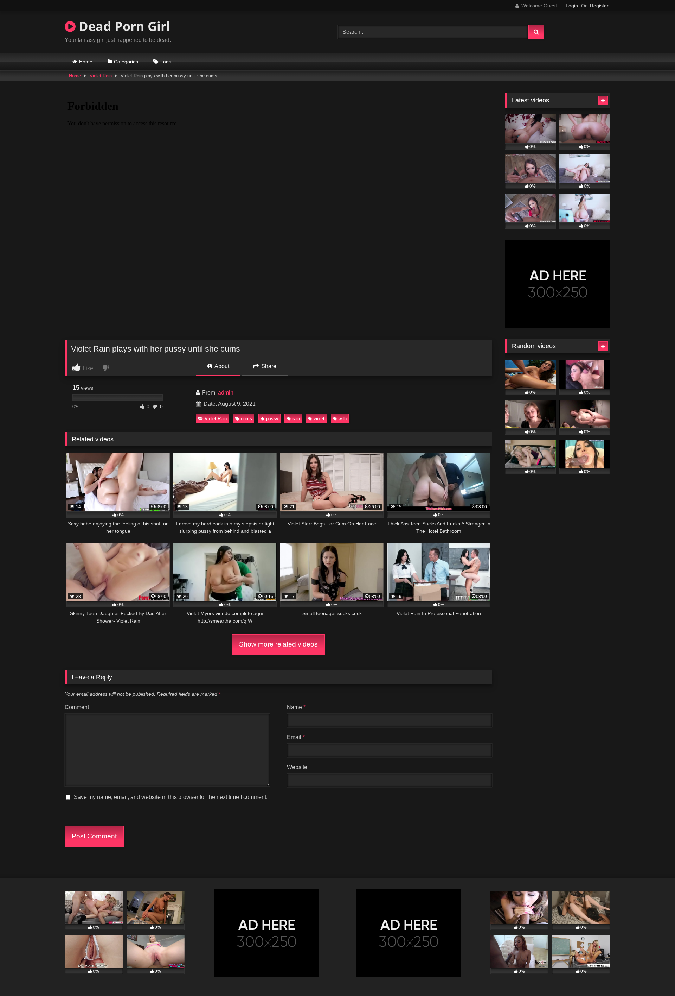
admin (225, 393)
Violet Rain (101, 75)
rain (296, 418)
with (343, 418)
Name (296, 707)
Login (572, 5)
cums (246, 418)
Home (85, 61)
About (221, 366)
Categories (126, 61)
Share (268, 366)
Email (296, 737)
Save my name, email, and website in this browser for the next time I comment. (171, 797)
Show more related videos (278, 644)
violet (319, 418)
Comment (77, 707)
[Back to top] (653, 975)
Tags (166, 61)
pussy (272, 418)
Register (599, 5)
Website (297, 767)
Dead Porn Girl (123, 26)
